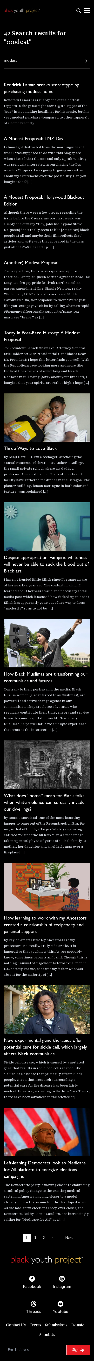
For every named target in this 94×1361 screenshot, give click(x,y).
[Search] (85, 61)
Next (68, 1238)
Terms (35, 1324)
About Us (47, 1334)
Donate (77, 1324)
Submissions (56, 1324)
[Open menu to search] (78, 10)
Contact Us (16, 1324)
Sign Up (78, 1350)
